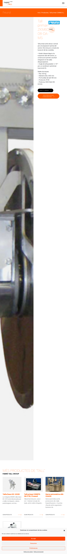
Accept (33, 538)
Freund (7, 12)
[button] (64, 530)
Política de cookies (28, 551)
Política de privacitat (38, 551)
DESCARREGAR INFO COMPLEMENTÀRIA (48, 96)
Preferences (33, 548)
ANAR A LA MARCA (44, 90)
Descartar (33, 543)
